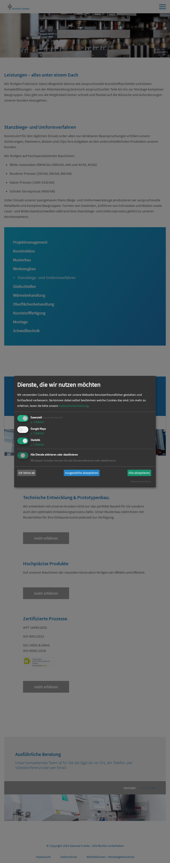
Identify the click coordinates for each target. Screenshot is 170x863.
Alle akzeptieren (139, 473)
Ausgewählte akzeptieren (81, 473)
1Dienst (37, 422)
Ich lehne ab (27, 473)
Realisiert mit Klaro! (141, 481)
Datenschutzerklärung (73, 406)
